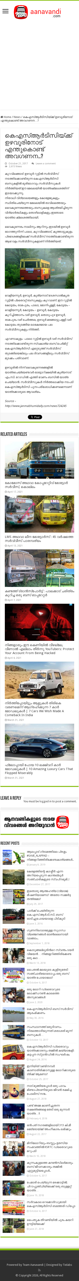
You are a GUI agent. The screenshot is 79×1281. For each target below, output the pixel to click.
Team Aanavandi (33, 1264)
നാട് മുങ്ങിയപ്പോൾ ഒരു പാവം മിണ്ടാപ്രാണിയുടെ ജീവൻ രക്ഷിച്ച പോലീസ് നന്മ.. (49, 1089)
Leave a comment (46, 163)
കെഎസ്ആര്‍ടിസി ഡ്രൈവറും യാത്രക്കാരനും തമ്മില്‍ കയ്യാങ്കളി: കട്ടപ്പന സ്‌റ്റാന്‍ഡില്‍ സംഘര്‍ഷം (50, 1050)
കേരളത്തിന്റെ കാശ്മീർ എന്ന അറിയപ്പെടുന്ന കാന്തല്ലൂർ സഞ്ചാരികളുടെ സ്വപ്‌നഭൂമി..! (48, 875)
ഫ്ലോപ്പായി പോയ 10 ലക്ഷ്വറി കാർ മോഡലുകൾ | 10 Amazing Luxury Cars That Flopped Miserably (39, 769)
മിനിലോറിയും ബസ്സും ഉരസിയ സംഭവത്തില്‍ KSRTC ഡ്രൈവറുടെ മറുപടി (49, 1147)
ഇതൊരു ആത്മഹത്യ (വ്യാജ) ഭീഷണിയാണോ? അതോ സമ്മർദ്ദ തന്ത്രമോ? (49, 895)
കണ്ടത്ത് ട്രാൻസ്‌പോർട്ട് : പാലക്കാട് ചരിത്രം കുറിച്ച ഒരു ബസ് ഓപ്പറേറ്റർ (39, 593)
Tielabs (67, 1264)
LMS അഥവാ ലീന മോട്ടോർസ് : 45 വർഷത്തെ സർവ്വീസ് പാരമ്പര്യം (39, 539)
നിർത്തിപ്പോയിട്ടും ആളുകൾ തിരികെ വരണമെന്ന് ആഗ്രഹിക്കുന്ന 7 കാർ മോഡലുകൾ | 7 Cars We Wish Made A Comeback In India (34, 709)
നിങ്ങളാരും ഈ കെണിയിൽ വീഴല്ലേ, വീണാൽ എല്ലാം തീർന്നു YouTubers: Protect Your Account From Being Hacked (39, 649)
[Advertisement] (39, 63)
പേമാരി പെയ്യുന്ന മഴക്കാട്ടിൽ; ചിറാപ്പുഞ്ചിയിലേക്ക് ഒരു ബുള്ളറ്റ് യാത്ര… (49, 1186)
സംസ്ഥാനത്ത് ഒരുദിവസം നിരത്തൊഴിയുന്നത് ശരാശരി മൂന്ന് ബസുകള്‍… (49, 1030)
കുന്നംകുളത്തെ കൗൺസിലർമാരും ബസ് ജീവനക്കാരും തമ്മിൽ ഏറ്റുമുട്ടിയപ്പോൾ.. (50, 1166)
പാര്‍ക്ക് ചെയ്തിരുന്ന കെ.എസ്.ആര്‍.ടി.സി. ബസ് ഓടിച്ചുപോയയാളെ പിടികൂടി (46, 914)
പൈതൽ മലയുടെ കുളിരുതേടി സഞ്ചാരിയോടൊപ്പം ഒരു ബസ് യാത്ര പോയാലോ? (48, 973)
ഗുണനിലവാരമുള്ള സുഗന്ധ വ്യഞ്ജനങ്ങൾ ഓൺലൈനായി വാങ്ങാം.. (47, 934)
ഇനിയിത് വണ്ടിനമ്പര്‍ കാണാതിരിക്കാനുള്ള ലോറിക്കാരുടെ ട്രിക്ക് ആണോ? (51, 1070)
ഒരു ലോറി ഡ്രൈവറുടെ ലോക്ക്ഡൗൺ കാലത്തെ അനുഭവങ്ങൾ (43, 993)
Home (7, 117)
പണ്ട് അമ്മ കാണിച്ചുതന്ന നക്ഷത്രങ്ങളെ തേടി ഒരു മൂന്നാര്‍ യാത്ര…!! (48, 1109)
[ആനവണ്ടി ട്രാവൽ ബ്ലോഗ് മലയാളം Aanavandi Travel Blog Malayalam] (39, 11)
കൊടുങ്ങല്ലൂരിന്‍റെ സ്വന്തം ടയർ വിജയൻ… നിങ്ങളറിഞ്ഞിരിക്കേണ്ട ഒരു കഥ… (50, 954)
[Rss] (39, 1270)
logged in (46, 801)
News (17, 117)
